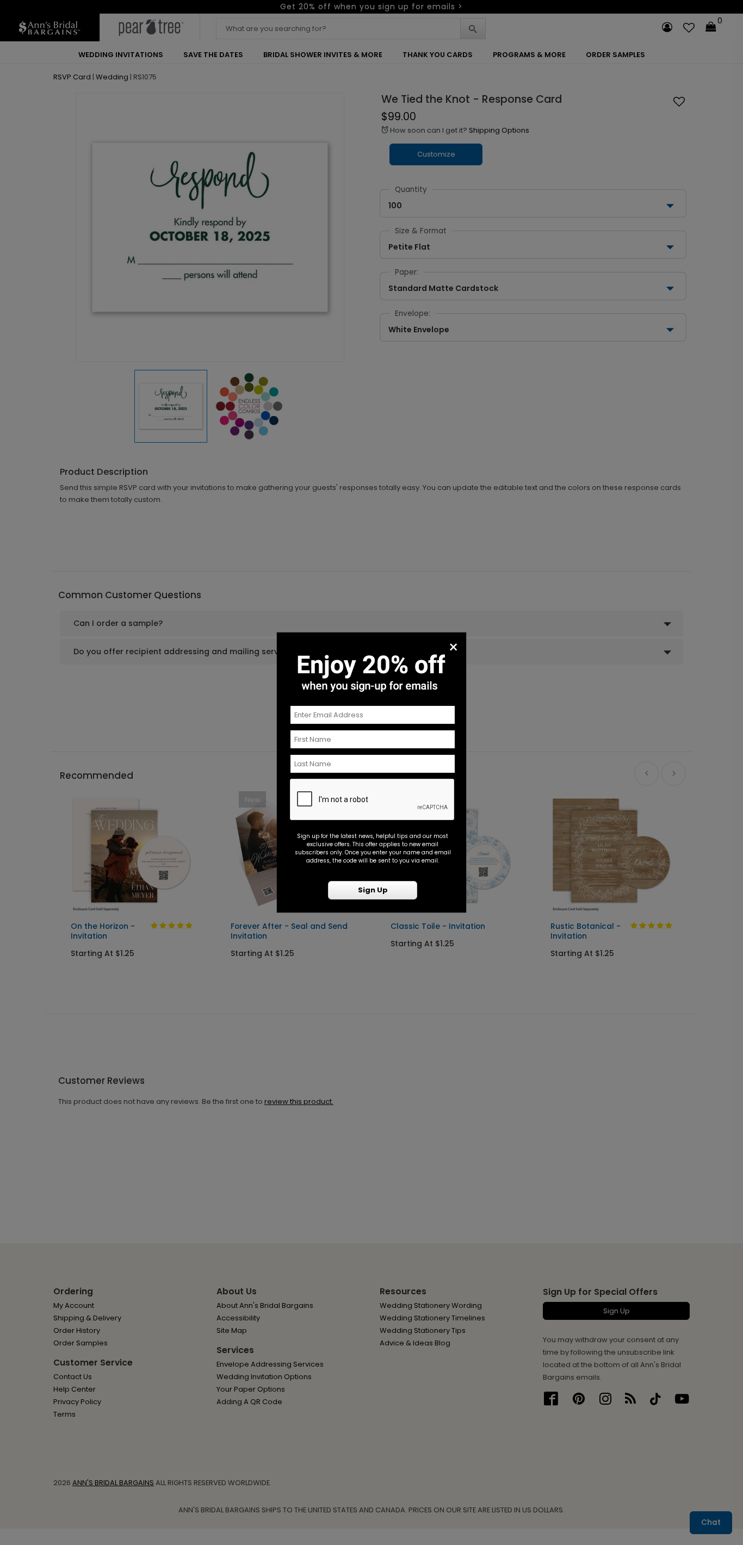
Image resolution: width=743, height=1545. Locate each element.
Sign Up (373, 890)
